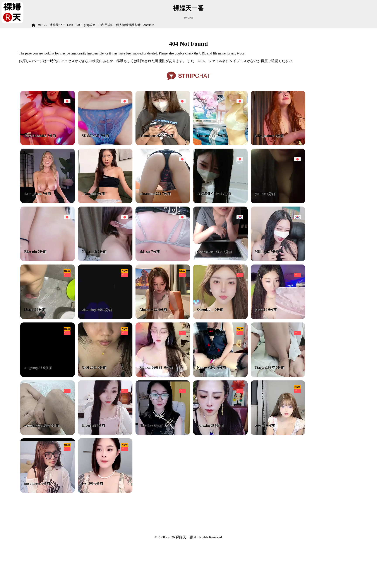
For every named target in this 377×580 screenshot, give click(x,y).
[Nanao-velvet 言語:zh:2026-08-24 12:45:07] (220, 376)
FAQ (78, 25)
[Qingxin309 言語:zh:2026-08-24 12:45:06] (220, 434)
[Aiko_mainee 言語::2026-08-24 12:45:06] (278, 144)
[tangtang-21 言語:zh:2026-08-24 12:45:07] (47, 376)
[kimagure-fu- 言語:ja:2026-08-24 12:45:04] (220, 144)
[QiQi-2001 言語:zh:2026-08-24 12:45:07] (105, 376)
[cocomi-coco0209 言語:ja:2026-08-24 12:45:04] (162, 144)
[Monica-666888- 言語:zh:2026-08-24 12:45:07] (162, 376)
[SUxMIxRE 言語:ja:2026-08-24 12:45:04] (105, 144)
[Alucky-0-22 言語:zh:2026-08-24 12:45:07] (162, 318)
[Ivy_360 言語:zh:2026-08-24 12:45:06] (105, 492)
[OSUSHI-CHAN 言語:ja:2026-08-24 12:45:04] (220, 202)
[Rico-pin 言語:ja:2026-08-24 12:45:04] (47, 260)
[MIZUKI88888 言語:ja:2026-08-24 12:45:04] (47, 144)
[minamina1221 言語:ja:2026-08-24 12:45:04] (162, 202)
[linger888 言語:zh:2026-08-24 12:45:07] (105, 434)
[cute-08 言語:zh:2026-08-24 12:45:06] (278, 434)
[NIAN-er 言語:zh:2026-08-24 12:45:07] (162, 434)
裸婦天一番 (188, 8)
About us (148, 25)
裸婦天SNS (57, 25)
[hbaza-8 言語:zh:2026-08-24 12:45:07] (47, 318)
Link (70, 25)
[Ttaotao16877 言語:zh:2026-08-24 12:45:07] (278, 376)
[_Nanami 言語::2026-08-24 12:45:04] (105, 202)
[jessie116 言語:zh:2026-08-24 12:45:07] (278, 318)
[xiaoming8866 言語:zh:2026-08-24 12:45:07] (105, 318)
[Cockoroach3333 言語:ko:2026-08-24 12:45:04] (220, 260)
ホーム (42, 25)
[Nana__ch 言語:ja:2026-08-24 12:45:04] (105, 260)
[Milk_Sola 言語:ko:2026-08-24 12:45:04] (278, 260)
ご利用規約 (105, 25)
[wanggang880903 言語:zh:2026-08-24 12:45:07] (47, 434)
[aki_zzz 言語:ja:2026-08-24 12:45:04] (162, 260)
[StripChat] (188, 81)
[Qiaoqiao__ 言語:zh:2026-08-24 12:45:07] (220, 318)
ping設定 (90, 25)
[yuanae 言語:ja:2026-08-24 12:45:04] (278, 202)
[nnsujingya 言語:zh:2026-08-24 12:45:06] (47, 492)
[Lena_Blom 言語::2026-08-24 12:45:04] (47, 202)
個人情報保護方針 (128, 25)
